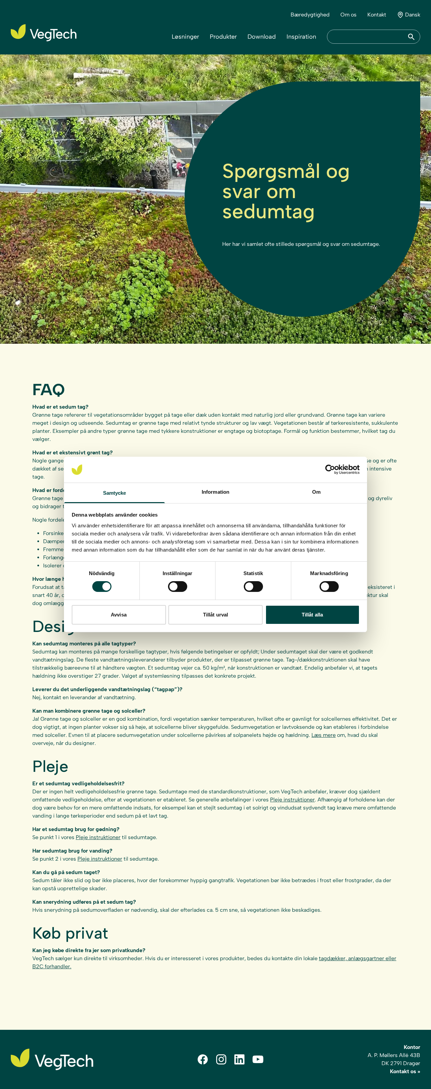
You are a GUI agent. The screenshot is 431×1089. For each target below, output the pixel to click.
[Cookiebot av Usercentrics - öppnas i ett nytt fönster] (330, 469)
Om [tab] (316, 492)
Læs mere (323, 735)
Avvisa (119, 614)
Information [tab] (215, 492)
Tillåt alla (312, 614)
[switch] (177, 586)
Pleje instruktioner (292, 799)
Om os (348, 14)
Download (261, 36)
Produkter (223, 36)
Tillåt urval (215, 614)
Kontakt (376, 14)
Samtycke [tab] (114, 493)
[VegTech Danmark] (43, 32)
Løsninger (185, 36)
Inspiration (301, 36)
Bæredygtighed (310, 14)
